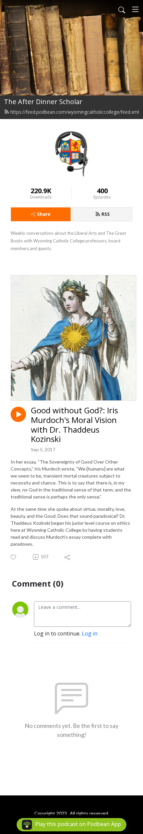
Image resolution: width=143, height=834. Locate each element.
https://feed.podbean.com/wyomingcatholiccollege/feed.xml (74, 112)
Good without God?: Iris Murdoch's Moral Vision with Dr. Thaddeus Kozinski (74, 425)
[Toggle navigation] (135, 9)
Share (44, 214)
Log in (89, 633)
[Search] (122, 9)
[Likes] (14, 557)
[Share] (68, 557)
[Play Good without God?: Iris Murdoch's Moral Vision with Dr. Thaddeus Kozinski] (18, 414)
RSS (105, 214)
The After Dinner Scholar (43, 101)
